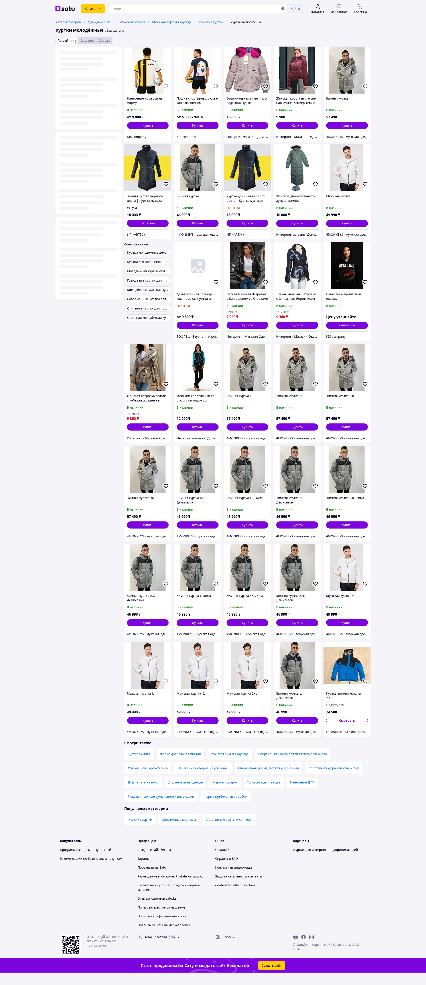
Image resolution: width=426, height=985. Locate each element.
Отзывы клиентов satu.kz (157, 898)
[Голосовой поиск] (283, 8)
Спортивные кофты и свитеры (229, 819)
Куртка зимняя (139, 754)
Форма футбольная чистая (180, 754)
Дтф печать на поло (143, 782)
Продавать (146, 867)
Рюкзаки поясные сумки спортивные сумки (161, 796)
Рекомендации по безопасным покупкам (91, 858)
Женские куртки (140, 819)
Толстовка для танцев (263, 782)
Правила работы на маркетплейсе (164, 925)
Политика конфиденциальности (162, 916)
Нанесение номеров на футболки (203, 768)
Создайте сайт (149, 850)
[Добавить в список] (166, 86)
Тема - (156, 937)
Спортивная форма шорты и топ (334, 768)
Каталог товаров (68, 22)
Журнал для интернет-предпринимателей (325, 850)
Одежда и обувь (100, 22)
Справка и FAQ (226, 858)
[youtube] (295, 937)
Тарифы (144, 858)
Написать (147, 223)
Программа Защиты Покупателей (85, 850)
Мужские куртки (211, 22)
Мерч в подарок (225, 782)
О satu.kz (222, 850)
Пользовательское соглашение (161, 907)
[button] (148, 125)
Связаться (347, 325)
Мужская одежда (132, 22)
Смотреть (347, 720)
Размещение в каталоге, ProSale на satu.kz (170, 876)
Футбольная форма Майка (148, 768)
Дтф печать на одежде (185, 782)
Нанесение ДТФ (302, 782)
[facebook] (303, 937)
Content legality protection (235, 885)
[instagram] (311, 937)
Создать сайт (272, 965)
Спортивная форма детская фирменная (268, 768)
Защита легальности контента (238, 876)
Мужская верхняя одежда (171, 22)
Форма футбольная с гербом (225, 796)
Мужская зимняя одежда (229, 754)
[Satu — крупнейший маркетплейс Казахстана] (65, 8)
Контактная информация (234, 867)
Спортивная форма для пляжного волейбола (292, 754)
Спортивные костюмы (179, 819)
